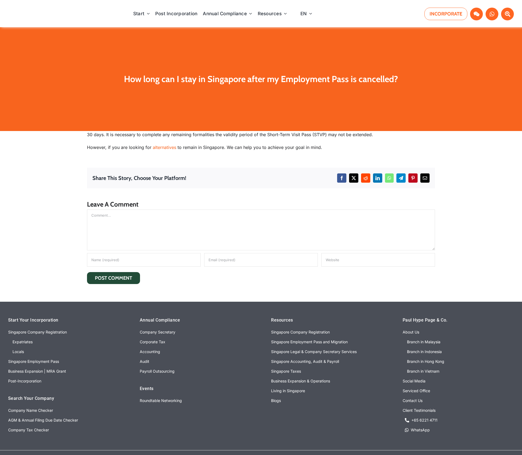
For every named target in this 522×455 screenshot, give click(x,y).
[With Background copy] (43, 10)
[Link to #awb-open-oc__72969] (476, 14)
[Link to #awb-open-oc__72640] (507, 14)
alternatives (164, 147)
